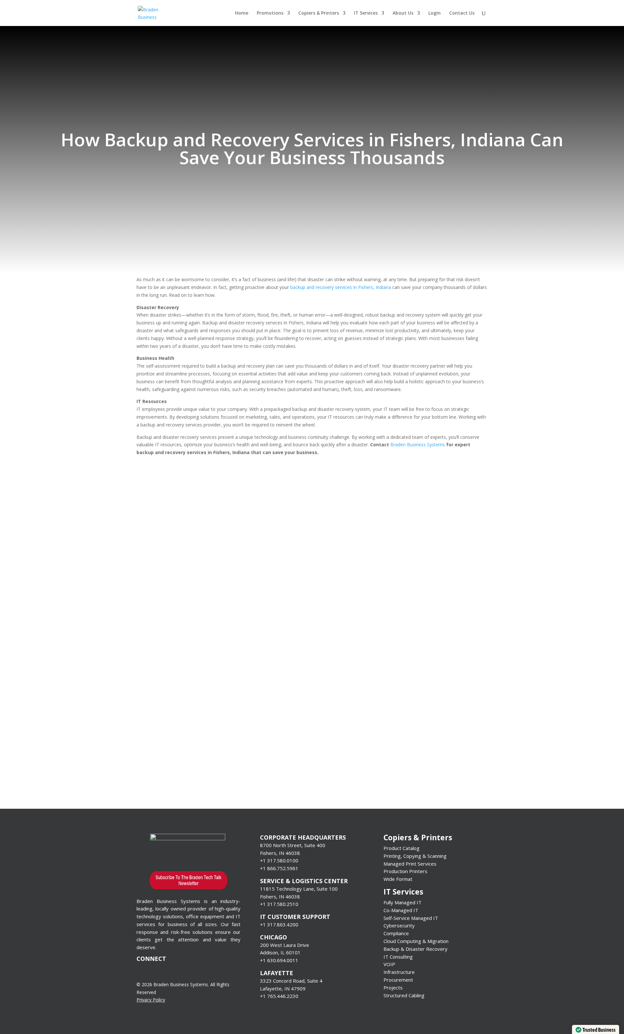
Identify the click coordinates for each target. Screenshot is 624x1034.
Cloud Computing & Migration (416, 941)
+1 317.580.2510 (279, 904)
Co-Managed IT (401, 910)
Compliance (396, 933)
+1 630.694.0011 (279, 960)
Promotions (270, 13)
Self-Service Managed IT (411, 918)
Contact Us (461, 13)
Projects (393, 987)
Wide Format (398, 879)
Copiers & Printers (318, 13)
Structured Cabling (404, 995)
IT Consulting (398, 956)
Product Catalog (402, 848)
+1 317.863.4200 (279, 924)
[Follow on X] (167, 971)
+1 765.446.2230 (279, 996)
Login (434, 13)
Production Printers (405, 871)
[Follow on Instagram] (193, 971)
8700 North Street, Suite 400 (292, 845)
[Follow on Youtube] (141, 971)
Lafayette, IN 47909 (283, 988)
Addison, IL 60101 (280, 952)
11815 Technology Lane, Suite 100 (299, 888)
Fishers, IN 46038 (280, 853)
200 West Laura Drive (284, 945)
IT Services (366, 13)
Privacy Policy (150, 1000)
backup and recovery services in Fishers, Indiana (340, 287)
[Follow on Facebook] (155, 971)
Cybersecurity (399, 925)
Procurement (398, 979)
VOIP (389, 964)
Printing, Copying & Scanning (415, 856)
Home (241, 13)
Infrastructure (399, 972)
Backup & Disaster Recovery (416, 949)
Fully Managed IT (403, 902)
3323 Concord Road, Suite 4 (291, 980)
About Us (403, 13)
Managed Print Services (410, 863)
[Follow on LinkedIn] (181, 971)
